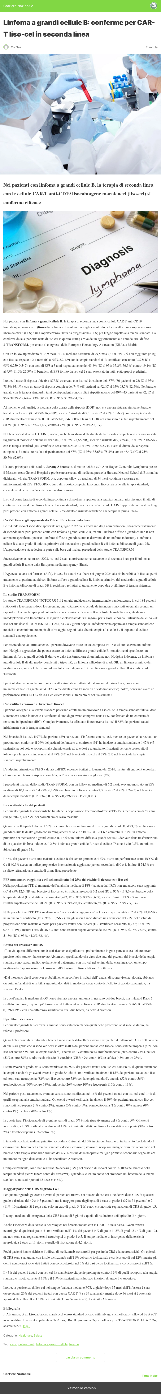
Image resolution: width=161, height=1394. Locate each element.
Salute (38, 1335)
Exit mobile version (80, 1388)
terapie (74, 1344)
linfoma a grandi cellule (52, 1344)
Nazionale (25, 1335)
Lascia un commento (80, 1357)
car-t (13, 1344)
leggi (26, 1326)
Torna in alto (150, 1375)
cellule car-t (26, 1344)
